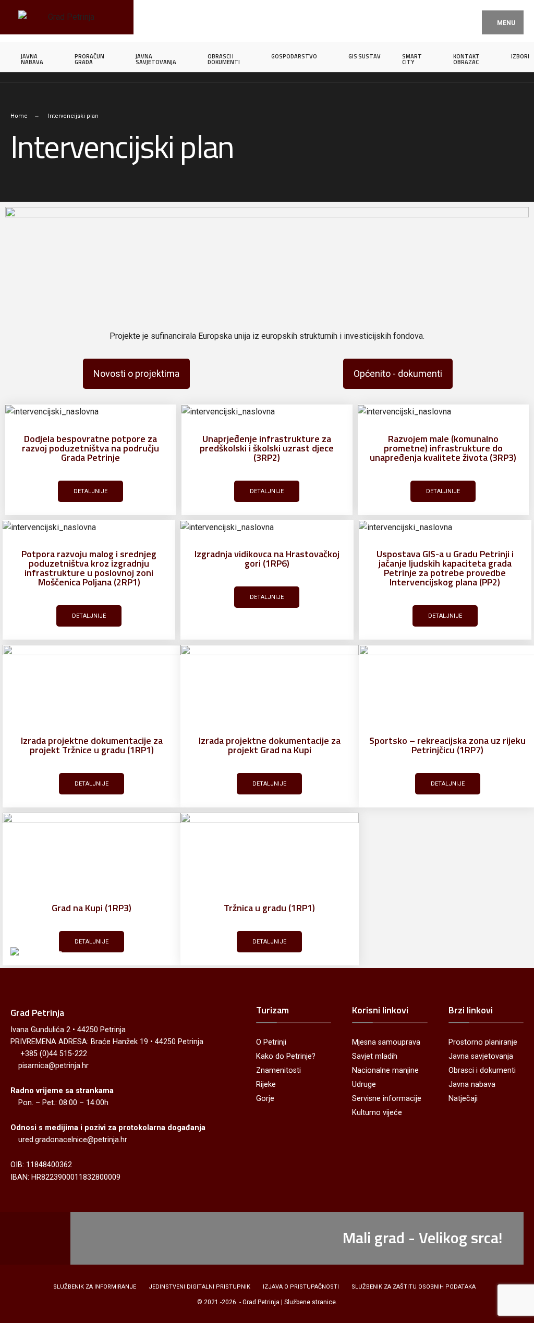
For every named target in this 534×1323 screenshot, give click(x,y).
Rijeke (266, 1084)
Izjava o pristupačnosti (301, 1286)
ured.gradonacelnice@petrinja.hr (72, 1139)
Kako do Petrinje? (285, 1056)
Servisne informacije (386, 1098)
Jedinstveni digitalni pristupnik (199, 1286)
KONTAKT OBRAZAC (466, 59)
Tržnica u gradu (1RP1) (269, 908)
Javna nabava (471, 1084)
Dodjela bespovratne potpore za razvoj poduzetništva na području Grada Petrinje (90, 448)
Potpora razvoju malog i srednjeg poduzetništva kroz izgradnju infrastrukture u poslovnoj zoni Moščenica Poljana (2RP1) (88, 568)
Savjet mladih (374, 1056)
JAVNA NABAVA (32, 59)
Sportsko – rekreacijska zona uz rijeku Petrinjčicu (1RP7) (447, 745)
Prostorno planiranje (482, 1042)
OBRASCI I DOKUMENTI (224, 59)
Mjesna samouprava (386, 1042)
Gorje (265, 1098)
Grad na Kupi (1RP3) (91, 908)
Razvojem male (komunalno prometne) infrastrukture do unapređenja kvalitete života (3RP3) (443, 448)
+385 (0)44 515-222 (53, 1053)
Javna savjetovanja (480, 1056)
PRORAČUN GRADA (89, 59)
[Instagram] (40, 1238)
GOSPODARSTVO (294, 56)
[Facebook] (19, 1238)
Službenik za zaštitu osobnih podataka (413, 1286)
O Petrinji (271, 1042)
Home (19, 116)
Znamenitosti (278, 1070)
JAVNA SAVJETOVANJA (156, 59)
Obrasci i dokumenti (482, 1070)
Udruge (364, 1084)
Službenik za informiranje (94, 1286)
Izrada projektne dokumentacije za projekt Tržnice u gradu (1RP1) (92, 745)
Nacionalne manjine (385, 1070)
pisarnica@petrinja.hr (53, 1065)
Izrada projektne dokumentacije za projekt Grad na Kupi (270, 745)
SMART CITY (412, 59)
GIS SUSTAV (364, 56)
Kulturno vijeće (377, 1112)
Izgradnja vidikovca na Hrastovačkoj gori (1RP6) (267, 558)
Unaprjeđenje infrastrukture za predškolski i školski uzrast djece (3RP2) (267, 448)
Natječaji (463, 1098)
